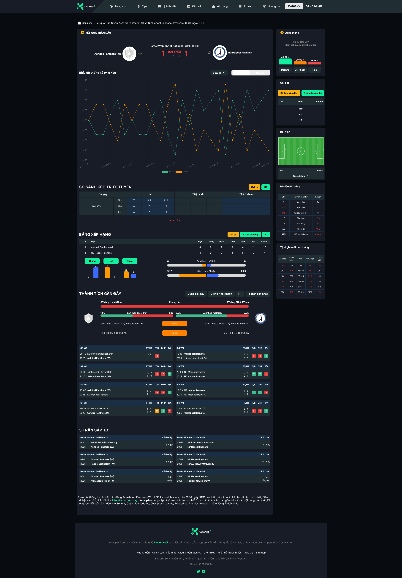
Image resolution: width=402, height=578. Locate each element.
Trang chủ (87, 23)
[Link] (86, 6)
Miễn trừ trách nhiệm (230, 552)
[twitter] (198, 572)
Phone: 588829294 (201, 564)
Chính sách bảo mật (164, 552)
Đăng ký (294, 6)
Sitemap (261, 552)
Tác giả (249, 552)
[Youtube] (203, 572)
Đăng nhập (314, 6)
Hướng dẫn (143, 552)
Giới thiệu (209, 552)
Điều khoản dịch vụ (189, 552)
